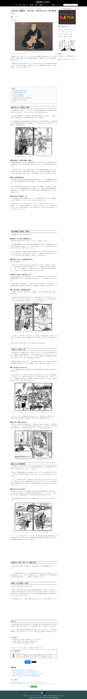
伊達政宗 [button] (65, 36)
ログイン (58, 4)
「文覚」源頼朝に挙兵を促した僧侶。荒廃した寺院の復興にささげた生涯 (27, 673)
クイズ (45, 4)
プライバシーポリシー (37, 695)
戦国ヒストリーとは (27, 695)
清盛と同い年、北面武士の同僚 (19, 90)
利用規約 (45, 695)
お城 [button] (70, 31)
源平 (20, 4)
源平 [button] (12, 20)
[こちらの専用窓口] (34, 683)
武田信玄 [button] (70, 34)
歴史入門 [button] (65, 34)
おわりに (15, 101)
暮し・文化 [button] (60, 34)
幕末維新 (31, 4)
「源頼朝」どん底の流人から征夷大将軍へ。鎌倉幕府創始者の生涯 (26, 675)
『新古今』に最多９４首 (18, 94)
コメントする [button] (33, 686)
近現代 (36, 4)
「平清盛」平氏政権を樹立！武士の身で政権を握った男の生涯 (25, 671)
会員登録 (53, 4)
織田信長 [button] (70, 36)
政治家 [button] (63, 31)
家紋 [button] (67, 31)
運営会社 (49, 695)
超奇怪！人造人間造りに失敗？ (19, 99)
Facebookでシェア (27, 662)
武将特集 (41, 4)
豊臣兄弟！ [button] (60, 29)
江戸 (27, 4)
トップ (13, 4)
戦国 (24, 4)
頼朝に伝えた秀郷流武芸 (18, 95)
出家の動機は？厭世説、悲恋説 (19, 92)
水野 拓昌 (16, 16)
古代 (17, 4)
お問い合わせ (60, 695)
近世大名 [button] (70, 29)
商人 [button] (59, 31)
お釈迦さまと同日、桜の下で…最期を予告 (22, 97)
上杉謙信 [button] (60, 36)
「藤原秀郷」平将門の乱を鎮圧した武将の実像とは (22, 670)
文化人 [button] (16, 20)
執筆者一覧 (54, 695)
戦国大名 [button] (65, 29)
